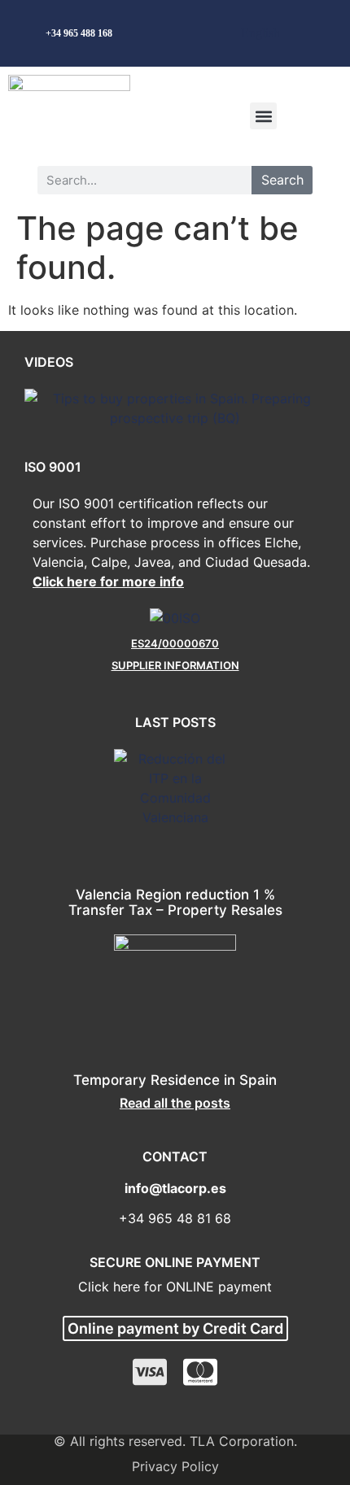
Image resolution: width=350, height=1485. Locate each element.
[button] (263, 115)
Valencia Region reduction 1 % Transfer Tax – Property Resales (175, 902)
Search (282, 180)
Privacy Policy (175, 1466)
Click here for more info (108, 581)
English (260, 33)
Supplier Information (175, 665)
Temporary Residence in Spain (175, 1080)
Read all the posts (175, 1103)
